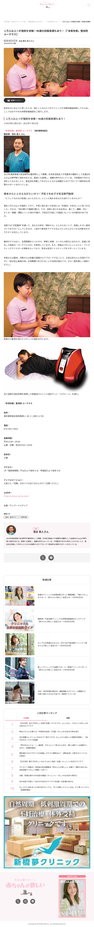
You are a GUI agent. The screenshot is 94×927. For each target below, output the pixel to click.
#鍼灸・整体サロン (11, 517)
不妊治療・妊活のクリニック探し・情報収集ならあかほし (23, 21)
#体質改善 (23, 517)
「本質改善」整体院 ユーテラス (18, 130)
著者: (26, 41)
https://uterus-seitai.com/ (16, 496)
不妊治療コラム (52, 21)
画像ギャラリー (16, 100)
